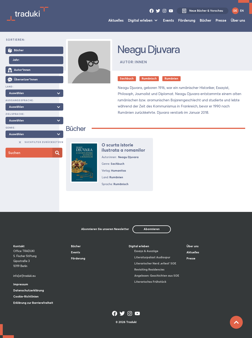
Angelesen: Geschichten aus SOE (156, 275)
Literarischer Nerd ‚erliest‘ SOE (155, 263)
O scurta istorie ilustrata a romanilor (123, 147)
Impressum (20, 284)
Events (168, 20)
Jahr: (16, 60)
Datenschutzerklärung (28, 290)
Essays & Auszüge (146, 251)
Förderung (186, 20)
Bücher (205, 20)
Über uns (238, 20)
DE (235, 10)
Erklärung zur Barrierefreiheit (33, 303)
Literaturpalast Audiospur (152, 257)
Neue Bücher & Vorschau (206, 10)
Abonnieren (152, 229)
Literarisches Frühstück (150, 281)
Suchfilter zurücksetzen (44, 142)
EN (242, 10)
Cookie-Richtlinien (26, 296)
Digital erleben (140, 20)
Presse (221, 20)
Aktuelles (116, 20)
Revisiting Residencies (149, 269)
